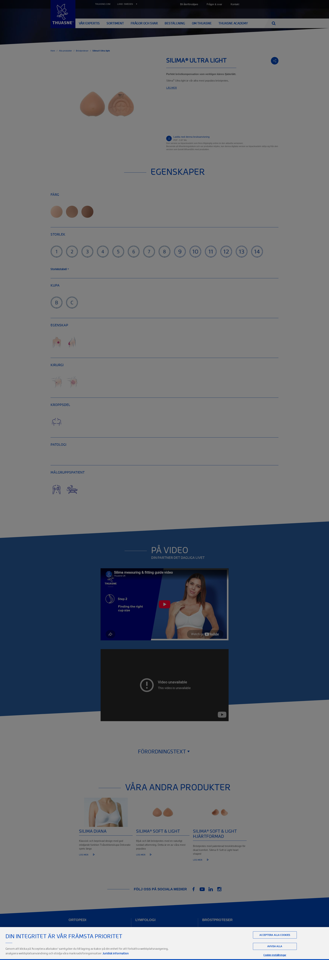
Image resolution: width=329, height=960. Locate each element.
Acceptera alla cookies (274, 934)
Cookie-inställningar (274, 954)
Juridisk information (115, 953)
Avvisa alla (274, 946)
